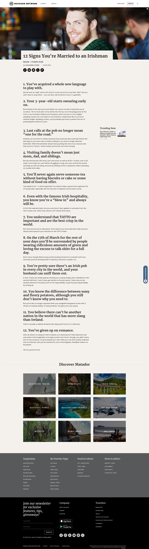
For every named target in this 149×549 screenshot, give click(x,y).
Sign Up (91, 282)
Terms (77, 286)
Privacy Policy (84, 286)
